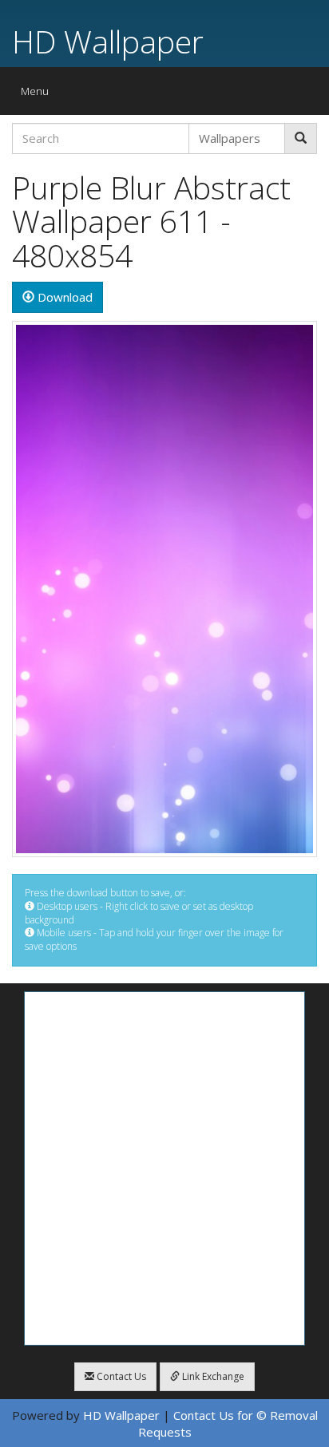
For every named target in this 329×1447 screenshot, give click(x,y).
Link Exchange (212, 1376)
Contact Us (120, 1376)
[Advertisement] (164, 1168)
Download (63, 297)
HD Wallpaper (108, 41)
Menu (38, 94)
